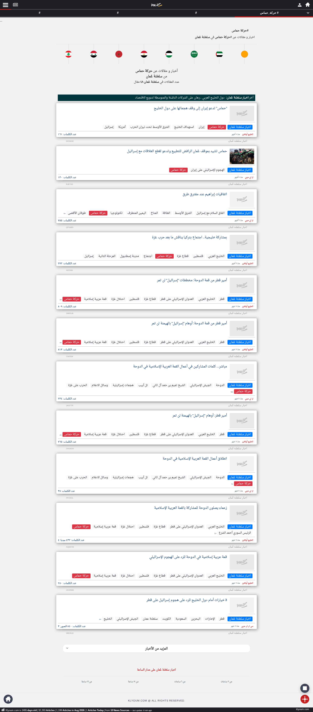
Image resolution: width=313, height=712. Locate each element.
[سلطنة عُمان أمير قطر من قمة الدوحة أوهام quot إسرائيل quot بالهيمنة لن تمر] (242, 328)
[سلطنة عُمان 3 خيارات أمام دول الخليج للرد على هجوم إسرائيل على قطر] (242, 605)
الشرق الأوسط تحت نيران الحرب (149, 127)
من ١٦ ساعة (87, 682)
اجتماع (148, 256)
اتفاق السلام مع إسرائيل (210, 213)
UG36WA (70, 590)
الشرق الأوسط (183, 213)
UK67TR (69, 405)
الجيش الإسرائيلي (200, 385)
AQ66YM (70, 547)
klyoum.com (302, 709)
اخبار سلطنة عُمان (240, 127)
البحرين (195, 619)
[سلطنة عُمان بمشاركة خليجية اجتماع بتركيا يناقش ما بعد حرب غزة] (242, 242)
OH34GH (70, 449)
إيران (202, 127)
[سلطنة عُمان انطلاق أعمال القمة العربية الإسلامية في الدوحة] (242, 464)
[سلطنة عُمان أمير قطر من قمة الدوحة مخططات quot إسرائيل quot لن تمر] (242, 285)
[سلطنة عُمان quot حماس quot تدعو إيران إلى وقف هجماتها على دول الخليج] (242, 113)
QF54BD (69, 227)
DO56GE (70, 141)
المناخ (154, 213)
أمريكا (122, 127)
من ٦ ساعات (179, 682)
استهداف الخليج (184, 127)
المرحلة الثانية (106, 256)
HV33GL (69, 498)
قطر (222, 299)
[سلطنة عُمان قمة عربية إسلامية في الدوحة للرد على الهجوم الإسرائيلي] (242, 562)
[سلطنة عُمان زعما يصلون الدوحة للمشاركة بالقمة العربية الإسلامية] (242, 513)
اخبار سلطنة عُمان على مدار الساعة (156, 670)
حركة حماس (216, 127)
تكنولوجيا (116, 213)
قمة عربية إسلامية (95, 299)
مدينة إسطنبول (129, 256)
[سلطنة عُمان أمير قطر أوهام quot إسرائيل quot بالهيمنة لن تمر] (242, 420)
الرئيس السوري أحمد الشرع (235, 533)
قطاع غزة (183, 256)
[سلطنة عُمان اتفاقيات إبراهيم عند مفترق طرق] (242, 199)
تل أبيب (143, 385)
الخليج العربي (216, 256)
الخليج (108, 619)
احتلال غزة (118, 299)
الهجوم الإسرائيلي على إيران (207, 170)
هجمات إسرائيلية (123, 385)
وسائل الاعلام (100, 385)
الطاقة (166, 213)
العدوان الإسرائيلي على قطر (177, 299)
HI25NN (69, 270)
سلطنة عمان (150, 619)
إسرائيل (109, 127)
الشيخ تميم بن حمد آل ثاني (169, 385)
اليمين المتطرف (136, 213)
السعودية (181, 619)
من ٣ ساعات (226, 682)
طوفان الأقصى (77, 213)
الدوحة (220, 385)
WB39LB (70, 633)
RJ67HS (69, 184)
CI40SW (69, 356)
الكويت (166, 619)
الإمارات (210, 619)
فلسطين (198, 256)
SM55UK (70, 313)
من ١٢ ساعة (133, 682)
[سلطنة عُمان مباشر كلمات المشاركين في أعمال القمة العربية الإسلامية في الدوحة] (242, 371)
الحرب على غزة (77, 385)
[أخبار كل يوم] (156, 5)
